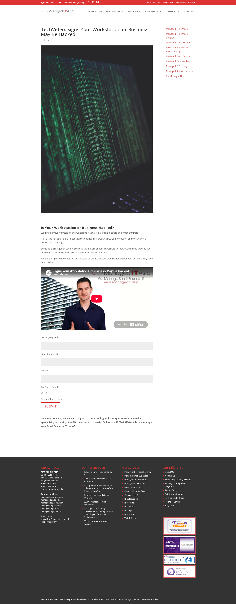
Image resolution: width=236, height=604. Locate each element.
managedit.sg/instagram (52, 502)
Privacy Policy (171, 490)
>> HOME (151, 2)
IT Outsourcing (131, 499)
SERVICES (133, 11)
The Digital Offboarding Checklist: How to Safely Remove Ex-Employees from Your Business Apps (98, 513)
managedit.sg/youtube (51, 511)
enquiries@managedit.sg (54, 489)
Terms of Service (172, 501)
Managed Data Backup (178, 61)
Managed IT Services (177, 28)
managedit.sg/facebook (52, 497)
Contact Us (170, 475)
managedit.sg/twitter (50, 508)
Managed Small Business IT (180, 42)
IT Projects (129, 502)
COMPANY (171, 11)
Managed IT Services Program (137, 472)
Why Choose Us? (172, 505)
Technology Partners (174, 498)
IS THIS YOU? (95, 11)
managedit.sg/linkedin (51, 505)
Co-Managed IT (174, 76)
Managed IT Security (176, 66)
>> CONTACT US (165, 2)
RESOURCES (151, 11)
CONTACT (189, 11)
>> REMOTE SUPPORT (185, 2)
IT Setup (128, 510)
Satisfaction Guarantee (175, 494)
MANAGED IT (113, 11)
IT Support (129, 514)
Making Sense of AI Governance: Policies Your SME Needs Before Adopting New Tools (98, 488)
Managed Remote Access (179, 71)
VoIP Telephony (131, 518)
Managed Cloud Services (179, 56)
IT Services (129, 506)
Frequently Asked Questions (178, 479)
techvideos (46, 40)
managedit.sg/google (50, 500)
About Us (169, 472)
